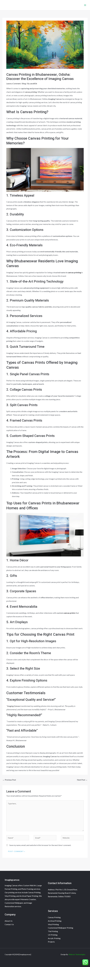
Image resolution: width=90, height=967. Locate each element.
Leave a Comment (13, 83)
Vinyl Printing (53, 924)
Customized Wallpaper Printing (60, 928)
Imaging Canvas (13, 706)
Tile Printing (53, 931)
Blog (24, 83)
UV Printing (52, 935)
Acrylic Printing (54, 938)
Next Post (82, 780)
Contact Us (9, 924)
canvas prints (69, 613)
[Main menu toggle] (85, 5)
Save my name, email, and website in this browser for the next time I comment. (40, 845)
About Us (8, 921)
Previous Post (9, 780)
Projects (51, 942)
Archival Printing (54, 921)
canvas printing (31, 92)
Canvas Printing (54, 917)
